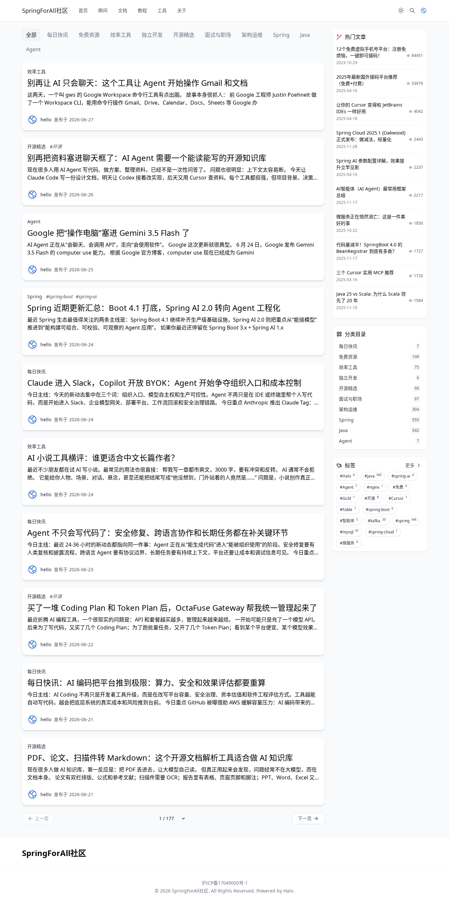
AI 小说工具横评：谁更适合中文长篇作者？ (103, 457)
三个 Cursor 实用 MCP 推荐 (365, 272)
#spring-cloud (382, 531)
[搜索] (412, 10)
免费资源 (89, 34)
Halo (288, 891)
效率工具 (120, 34)
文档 (122, 10)
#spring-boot (59, 296)
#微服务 (349, 543)
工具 (162, 10)
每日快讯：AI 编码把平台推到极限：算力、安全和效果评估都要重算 (146, 682)
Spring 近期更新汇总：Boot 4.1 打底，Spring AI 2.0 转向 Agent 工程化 (153, 307)
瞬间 (102, 10)
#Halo (347, 476)
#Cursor (398, 498)
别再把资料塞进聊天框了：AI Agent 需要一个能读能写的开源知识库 (146, 157)
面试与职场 (218, 34)
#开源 (56, 146)
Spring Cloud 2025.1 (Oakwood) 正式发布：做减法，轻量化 (370, 136)
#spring (405, 520)
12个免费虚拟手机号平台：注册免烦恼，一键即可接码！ (371, 52)
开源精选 (183, 34)
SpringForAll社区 (190, 891)
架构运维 (252, 34)
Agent (33, 49)
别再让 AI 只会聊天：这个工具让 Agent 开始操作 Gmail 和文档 (137, 82)
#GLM (347, 498)
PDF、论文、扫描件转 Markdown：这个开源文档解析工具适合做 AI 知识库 (160, 757)
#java (373, 476)
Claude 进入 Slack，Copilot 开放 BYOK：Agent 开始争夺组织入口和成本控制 (164, 382)
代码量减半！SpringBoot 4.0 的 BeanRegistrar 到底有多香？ (369, 247)
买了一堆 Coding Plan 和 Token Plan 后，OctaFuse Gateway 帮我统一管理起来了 (172, 607)
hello (45, 119)
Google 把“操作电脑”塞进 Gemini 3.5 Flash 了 (108, 232)
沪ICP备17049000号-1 (224, 883)
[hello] (32, 119)
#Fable (348, 509)
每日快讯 (57, 34)
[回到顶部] (428, 885)
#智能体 (349, 520)
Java (305, 34)
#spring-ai (86, 296)
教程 (142, 10)
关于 (181, 10)
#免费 (400, 487)
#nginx (375, 487)
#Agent (348, 487)
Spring (281, 34)
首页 (83, 10)
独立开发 (152, 34)
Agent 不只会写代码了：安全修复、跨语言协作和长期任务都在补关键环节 (157, 532)
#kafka (377, 520)
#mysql (349, 531)
